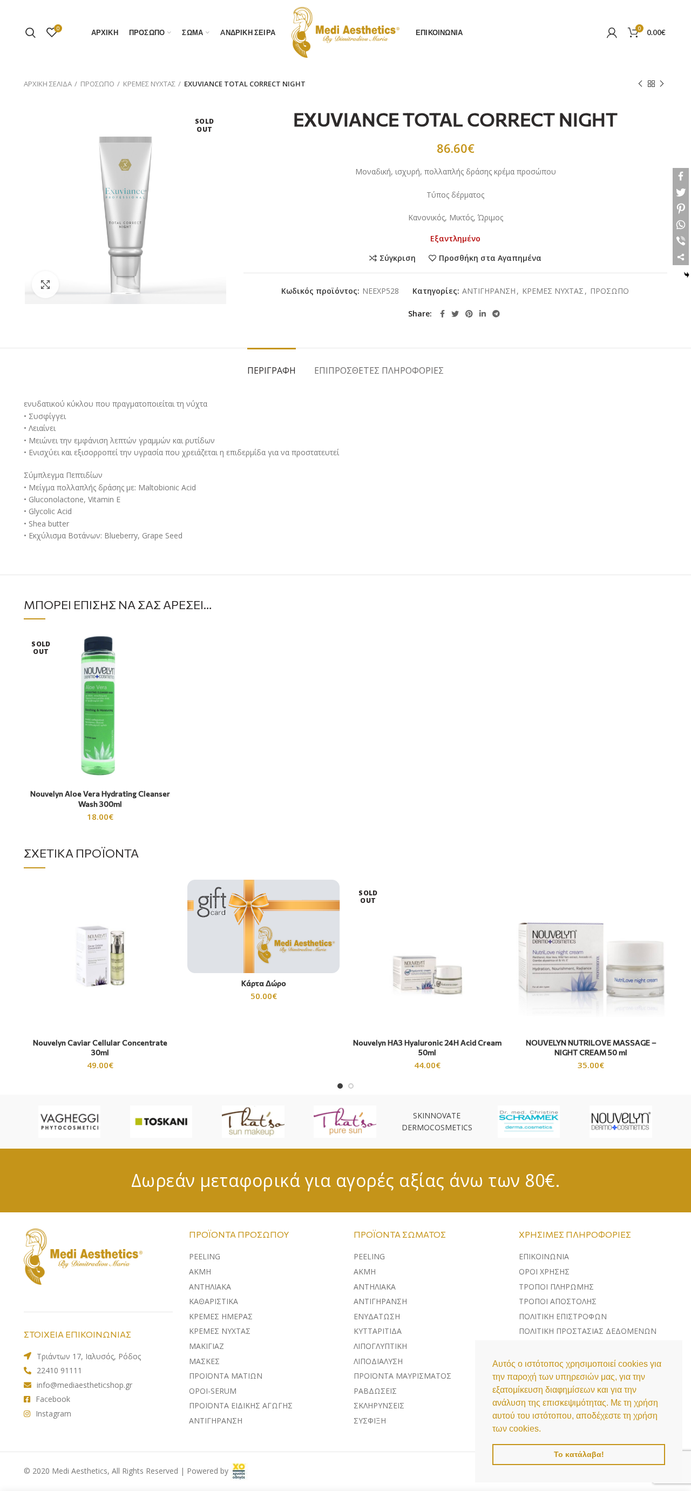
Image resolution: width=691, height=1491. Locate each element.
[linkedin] (482, 314)
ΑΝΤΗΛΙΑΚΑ (375, 1286)
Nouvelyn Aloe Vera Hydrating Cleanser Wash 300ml (100, 798)
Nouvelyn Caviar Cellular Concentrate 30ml (100, 1047)
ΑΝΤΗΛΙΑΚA (210, 1286)
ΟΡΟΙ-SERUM (212, 1391)
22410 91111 (59, 1370)
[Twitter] (455, 314)
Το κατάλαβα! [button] (579, 1454)
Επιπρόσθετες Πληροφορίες (379, 370)
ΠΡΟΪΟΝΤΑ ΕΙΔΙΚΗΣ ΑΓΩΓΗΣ (241, 1405)
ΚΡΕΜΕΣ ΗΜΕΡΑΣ (221, 1316)
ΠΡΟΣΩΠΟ (97, 84)
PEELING (204, 1256)
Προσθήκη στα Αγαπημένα (490, 258)
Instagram (53, 1413)
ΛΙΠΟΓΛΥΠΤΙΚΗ (380, 1346)
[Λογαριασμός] (611, 32)
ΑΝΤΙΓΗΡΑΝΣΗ (489, 291)
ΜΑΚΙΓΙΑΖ (206, 1346)
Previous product (640, 83)
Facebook (53, 1399)
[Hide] (686, 275)
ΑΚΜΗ (200, 1271)
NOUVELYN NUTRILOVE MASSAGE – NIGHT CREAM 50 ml (591, 1047)
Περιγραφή (271, 370)
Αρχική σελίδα (48, 84)
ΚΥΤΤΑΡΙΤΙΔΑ (378, 1331)
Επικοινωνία (544, 1256)
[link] (239, 1471)
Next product (661, 83)
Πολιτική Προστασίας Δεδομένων (587, 1331)
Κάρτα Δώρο (263, 983)
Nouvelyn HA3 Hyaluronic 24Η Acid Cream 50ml (427, 1047)
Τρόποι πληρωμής (556, 1286)
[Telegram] (496, 314)
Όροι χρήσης (544, 1271)
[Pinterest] (469, 314)
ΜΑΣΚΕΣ (204, 1361)
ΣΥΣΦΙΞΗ (370, 1420)
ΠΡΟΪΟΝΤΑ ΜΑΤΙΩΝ (225, 1376)
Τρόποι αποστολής (558, 1301)
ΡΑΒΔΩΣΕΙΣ (375, 1391)
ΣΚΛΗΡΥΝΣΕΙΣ (379, 1405)
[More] (681, 257)
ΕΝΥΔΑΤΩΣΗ (377, 1316)
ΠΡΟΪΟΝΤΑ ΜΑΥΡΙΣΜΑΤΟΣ (402, 1376)
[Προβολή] (45, 284)
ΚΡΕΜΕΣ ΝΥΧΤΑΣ (149, 84)
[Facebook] (442, 314)
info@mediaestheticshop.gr (84, 1385)
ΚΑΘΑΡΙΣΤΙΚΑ (213, 1301)
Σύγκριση (398, 258)
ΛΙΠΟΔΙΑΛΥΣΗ (378, 1361)
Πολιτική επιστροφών (563, 1316)
